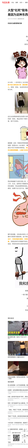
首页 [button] (25, 431)
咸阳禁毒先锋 (21, 18)
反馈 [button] (25, 436)
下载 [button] (24, 441)
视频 (26, 2)
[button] (13, 2)
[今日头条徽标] (6, 2)
